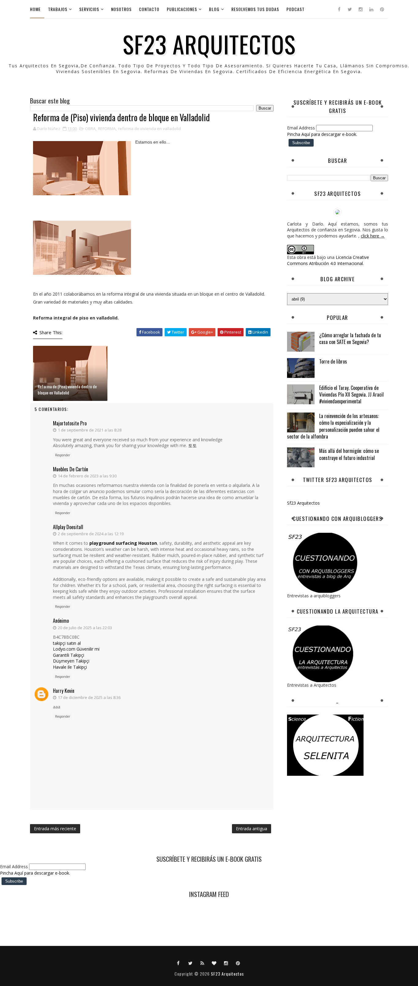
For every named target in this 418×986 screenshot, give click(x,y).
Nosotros (121, 9)
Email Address (301, 128)
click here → (373, 236)
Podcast (295, 9)
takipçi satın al (67, 643)
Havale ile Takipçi (70, 667)
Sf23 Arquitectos (303, 503)
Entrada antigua (251, 828)
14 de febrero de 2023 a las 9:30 (87, 476)
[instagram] (360, 9)
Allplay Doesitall (68, 527)
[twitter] (349, 9)
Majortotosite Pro (70, 423)
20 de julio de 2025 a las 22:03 (85, 627)
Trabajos (57, 9)
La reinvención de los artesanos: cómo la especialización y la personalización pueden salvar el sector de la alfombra (333, 426)
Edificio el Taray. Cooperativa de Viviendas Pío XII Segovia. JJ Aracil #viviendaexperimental (351, 394)
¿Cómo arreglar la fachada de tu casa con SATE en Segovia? (350, 338)
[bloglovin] (214, 962)
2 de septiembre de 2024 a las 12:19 (91, 533)
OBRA (90, 128)
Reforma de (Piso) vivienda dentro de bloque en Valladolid (67, 389)
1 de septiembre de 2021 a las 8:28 (89, 430)
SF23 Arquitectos (209, 43)
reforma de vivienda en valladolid (149, 128)
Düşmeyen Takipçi (71, 661)
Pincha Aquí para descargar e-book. (322, 134)
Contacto (149, 9)
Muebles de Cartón (70, 469)
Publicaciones (182, 9)
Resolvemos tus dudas (255, 9)
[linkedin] (371, 9)
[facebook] (339, 9)
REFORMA (107, 128)
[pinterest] (381, 9)
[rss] (202, 962)
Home (35, 9)
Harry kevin (63, 690)
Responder (62, 455)
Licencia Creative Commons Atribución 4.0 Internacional (328, 260)
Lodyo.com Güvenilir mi (76, 649)
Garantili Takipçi (68, 655)
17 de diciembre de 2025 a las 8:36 (89, 697)
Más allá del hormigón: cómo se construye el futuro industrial (349, 454)
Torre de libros (333, 361)
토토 (192, 445)
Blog (214, 9)
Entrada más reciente (55, 828)
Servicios (89, 9)
